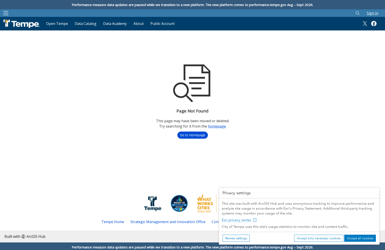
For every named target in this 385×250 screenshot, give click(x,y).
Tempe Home (112, 221)
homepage (217, 126)
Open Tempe (57, 23)
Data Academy (115, 23)
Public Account (162, 23)
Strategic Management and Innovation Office (167, 221)
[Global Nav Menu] (6, 13)
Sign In (372, 13)
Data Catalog (85, 23)
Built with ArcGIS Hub (24, 236)
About (138, 23)
